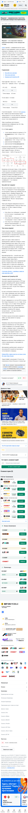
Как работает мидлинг (11, 73)
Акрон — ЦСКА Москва (9, 1)
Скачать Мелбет (5, 720)
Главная (2, 8)
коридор (23, 112)
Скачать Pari (4, 712)
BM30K (4, 574)
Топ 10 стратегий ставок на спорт (11, 445)
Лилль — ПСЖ (21, 1)
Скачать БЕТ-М (5, 734)
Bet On (7, 365)
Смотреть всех (6, 521)
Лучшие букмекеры (6, 701)
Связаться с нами (7, 749)
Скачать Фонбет (5, 723)
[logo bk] (5, 534)
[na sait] (21, 482)
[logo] (5, 5)
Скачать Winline (5, 716)
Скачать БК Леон (5, 727)
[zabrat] (23, 574)
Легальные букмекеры (7, 698)
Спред (3, 47)
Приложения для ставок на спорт (10, 705)
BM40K (4, 591)
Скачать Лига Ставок (6, 731)
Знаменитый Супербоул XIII (12, 77)
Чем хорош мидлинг (10, 75)
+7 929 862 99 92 (10, 767)
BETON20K (4, 583)
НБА (3, 450)
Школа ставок (5, 709)
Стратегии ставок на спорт (11, 8)
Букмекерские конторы (7, 694)
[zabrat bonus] (23, 533)
